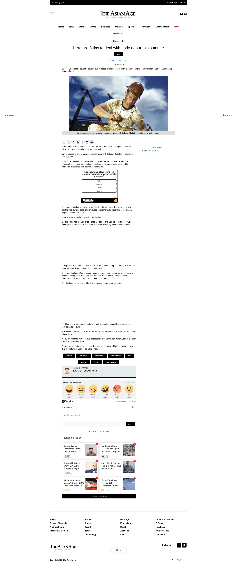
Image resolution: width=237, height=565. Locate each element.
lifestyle (84, 362)
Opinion (119, 27)
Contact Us (161, 535)
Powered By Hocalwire (179, 560)
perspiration (99, 355)
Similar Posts (150, 150)
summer (69, 355)
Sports (131, 27)
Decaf (123, 527)
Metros (93, 27)
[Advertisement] (99, 245)
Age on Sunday (179, 2)
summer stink (116, 355)
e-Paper (170, 2)
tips (129, 355)
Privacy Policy (162, 531)
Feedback (160, 527)
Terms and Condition (165, 519)
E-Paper (159, 523)
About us (124, 531)
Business (105, 27)
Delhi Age (124, 519)
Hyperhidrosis (111, 362)
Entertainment (162, 27)
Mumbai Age (126, 523)
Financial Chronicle (59, 531)
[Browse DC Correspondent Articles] (67, 370)
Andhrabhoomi (57, 527)
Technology (144, 27)
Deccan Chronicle (58, 523)
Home (61, 27)
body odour (83, 355)
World (81, 27)
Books (88, 519)
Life (118, 54)
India (71, 27)
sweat (96, 362)
